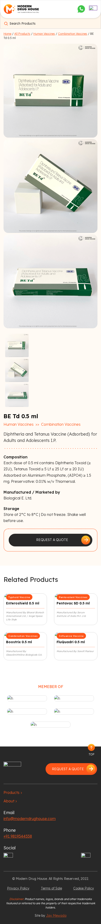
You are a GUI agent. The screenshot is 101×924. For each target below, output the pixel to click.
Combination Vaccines (72, 33)
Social (10, 848)
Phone (10, 830)
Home (7, 33)
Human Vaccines (44, 33)
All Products (22, 33)
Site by (50, 915)
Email (9, 812)
